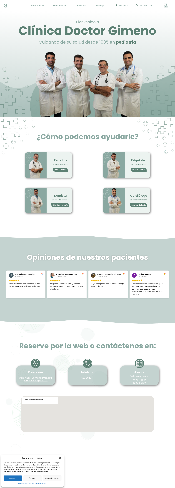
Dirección (123, 5)
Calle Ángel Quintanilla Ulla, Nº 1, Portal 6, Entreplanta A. (35, 379)
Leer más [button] (94, 295)
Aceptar (12, 478)
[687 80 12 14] (137, 5)
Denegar (32, 478)
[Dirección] (116, 5)
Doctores (58, 5)
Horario (139, 372)
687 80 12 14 (146, 5)
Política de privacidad (39, 484)
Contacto (80, 5)
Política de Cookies (24, 484)
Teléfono (87, 372)
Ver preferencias (52, 478)
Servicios (36, 5)
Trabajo (100, 5)
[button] (60, 458)
